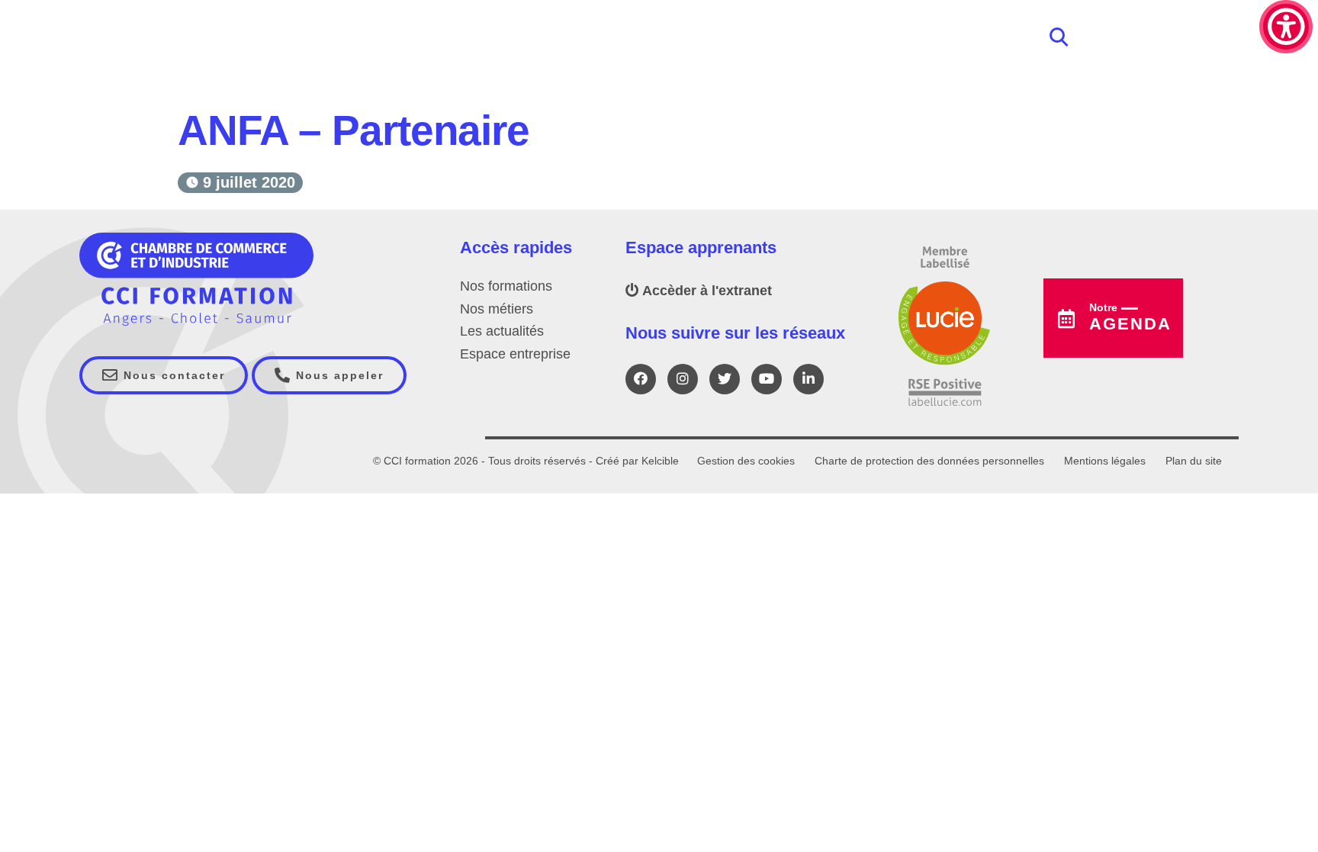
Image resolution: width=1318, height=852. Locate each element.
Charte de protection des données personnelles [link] (929, 461)
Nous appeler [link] (337, 375)
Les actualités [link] (502, 331)
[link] (1286, 26)
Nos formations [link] (506, 286)
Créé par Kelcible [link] (637, 461)
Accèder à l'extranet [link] (705, 290)
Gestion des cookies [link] (746, 461)
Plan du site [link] (1193, 461)
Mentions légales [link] (1105, 461)
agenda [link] (1130, 317)
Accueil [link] (202, 93)
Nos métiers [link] (496, 309)
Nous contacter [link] (172, 375)
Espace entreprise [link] (515, 354)
